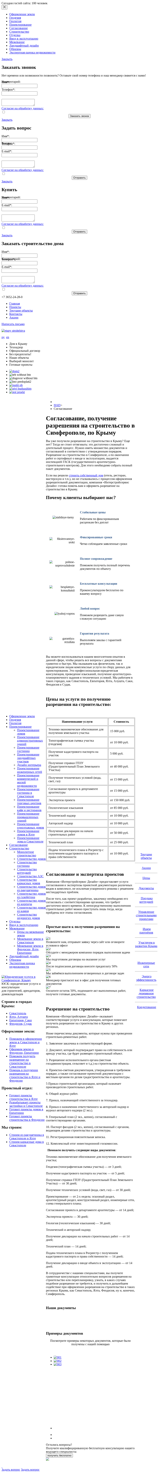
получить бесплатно (59, 1455)
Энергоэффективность (146, 978)
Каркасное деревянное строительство (146, 993)
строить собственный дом (86, 475)
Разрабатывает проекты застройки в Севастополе (26, 1104)
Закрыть (7, 59)
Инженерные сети (146, 964)
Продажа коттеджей (146, 900)
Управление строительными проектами (146, 915)
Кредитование (146, 1007)
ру (3, 337)
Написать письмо (13, 324)
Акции (13, 317)
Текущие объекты (21, 310)
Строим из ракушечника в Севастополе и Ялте (26, 1136)
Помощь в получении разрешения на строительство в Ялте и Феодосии (24, 1075)
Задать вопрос (11, 1469)
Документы (146, 888)
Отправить (79, 177)
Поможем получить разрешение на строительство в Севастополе (22, 1061)
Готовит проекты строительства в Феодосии (27, 1118)
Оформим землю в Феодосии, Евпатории (24, 1051)
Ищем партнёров (146, 930)
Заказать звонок (79, 116)
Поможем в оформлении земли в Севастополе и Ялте (25, 1042)
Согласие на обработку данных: (23, 108)
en (7, 337)
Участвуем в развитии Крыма (146, 944)
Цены (146, 878)
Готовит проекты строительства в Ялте (23, 1097)
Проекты (15, 307)
